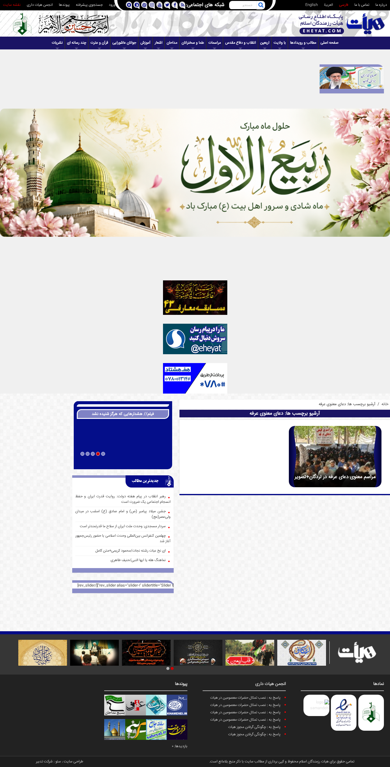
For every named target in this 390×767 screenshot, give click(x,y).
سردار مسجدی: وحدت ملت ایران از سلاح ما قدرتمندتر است (123, 526)
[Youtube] (159, 5)
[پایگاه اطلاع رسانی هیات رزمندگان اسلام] (341, 23)
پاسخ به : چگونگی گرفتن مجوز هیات (254, 727)
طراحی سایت (73, 762)
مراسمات (214, 43)
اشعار (158, 43)
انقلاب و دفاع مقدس (240, 43)
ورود (112, 5)
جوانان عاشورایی (124, 43)
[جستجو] (261, 5)
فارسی (343, 5)
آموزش (145, 43)
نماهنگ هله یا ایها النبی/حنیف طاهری (138, 560)
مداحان (172, 43)
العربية (328, 5)
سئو (58, 762)
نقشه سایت (12, 5)
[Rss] (182, 5)
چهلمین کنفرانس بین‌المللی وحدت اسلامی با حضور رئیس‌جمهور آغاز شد (123, 538)
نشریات (57, 43)
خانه (384, 404)
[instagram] (151, 5)
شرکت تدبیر (44, 762)
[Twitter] (167, 5)
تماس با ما (361, 5)
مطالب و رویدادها (303, 43)
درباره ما (381, 5)
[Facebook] (174, 5)
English (311, 5)
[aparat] (144, 5)
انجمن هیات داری (40, 5)
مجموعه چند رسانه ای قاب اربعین (123, 462)
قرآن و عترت (99, 43)
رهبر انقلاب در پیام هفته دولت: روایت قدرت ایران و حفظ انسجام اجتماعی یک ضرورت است (123, 499)
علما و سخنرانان (193, 43)
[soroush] (136, 5)
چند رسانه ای (76, 43)
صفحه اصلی (330, 43)
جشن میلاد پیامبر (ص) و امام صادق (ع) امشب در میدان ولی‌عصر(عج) (123, 514)
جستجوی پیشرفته (89, 5)
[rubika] (129, 5)
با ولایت (280, 43)
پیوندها (64, 5)
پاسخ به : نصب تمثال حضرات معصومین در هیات (245, 698)
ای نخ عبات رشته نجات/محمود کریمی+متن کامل (130, 551)
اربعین (264, 43)
